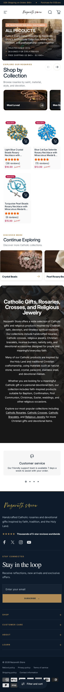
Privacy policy (24, 667)
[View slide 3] (34, 481)
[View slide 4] (38, 481)
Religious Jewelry (35, 416)
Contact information (29, 672)
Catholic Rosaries (16, 412)
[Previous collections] (48, 67)
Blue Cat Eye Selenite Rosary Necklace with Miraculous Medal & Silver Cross (45, 152)
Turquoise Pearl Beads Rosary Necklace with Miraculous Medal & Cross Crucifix (16, 206)
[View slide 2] (30, 481)
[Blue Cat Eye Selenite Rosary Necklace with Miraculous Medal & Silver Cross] (47, 133)
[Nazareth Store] (20, 505)
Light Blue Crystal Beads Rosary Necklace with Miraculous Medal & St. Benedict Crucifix (17, 152)
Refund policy (8, 667)
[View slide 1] (26, 481)
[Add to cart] (25, 141)
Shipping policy (9, 672)
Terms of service (40, 667)
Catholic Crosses (37, 412)
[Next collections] (57, 67)
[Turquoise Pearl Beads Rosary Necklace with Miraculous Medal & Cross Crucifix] (17, 187)
